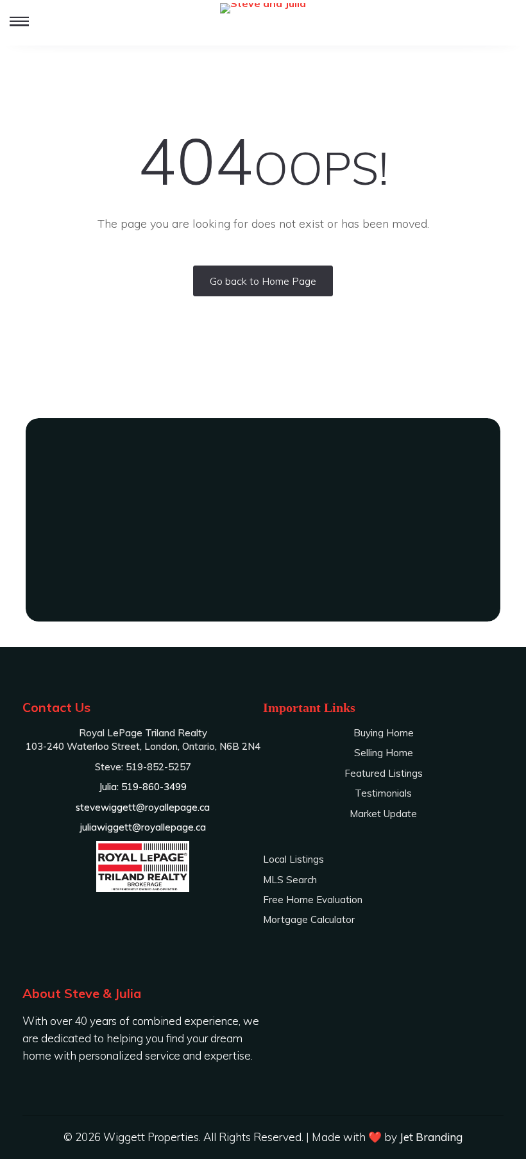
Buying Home (383, 733)
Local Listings (293, 859)
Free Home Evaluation (312, 899)
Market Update (383, 814)
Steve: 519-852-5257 (263, 552)
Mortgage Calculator (309, 919)
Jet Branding (431, 1137)
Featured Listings (383, 773)
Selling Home (383, 753)
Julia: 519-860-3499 (263, 576)
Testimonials (383, 793)
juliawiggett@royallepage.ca (143, 827)
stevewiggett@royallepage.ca (143, 807)
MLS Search (290, 880)
